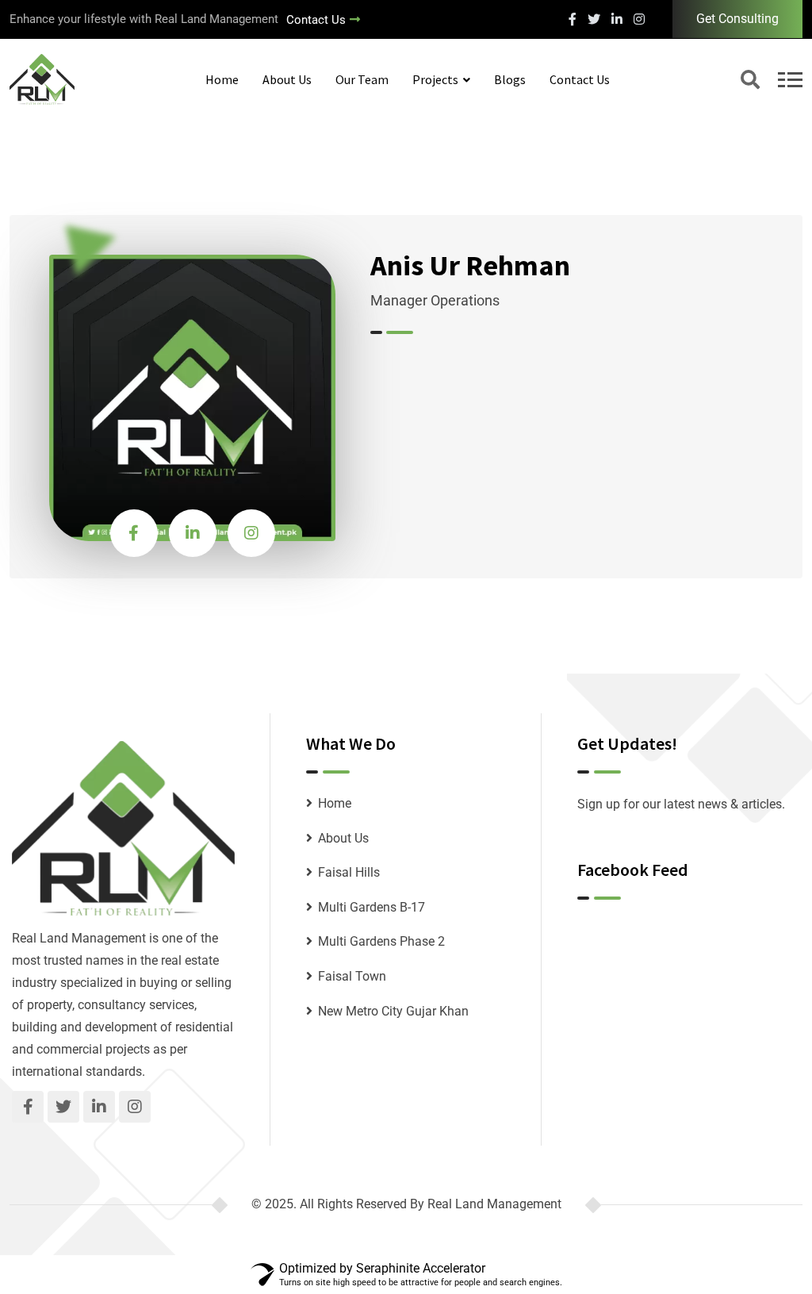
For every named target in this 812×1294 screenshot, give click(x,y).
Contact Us (316, 20)
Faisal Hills (349, 872)
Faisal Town (352, 976)
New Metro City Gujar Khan (393, 1011)
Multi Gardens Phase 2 (381, 941)
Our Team (362, 79)
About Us (287, 79)
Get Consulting (737, 18)
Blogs (510, 79)
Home (222, 79)
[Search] (750, 82)
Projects (435, 79)
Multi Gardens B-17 (371, 907)
